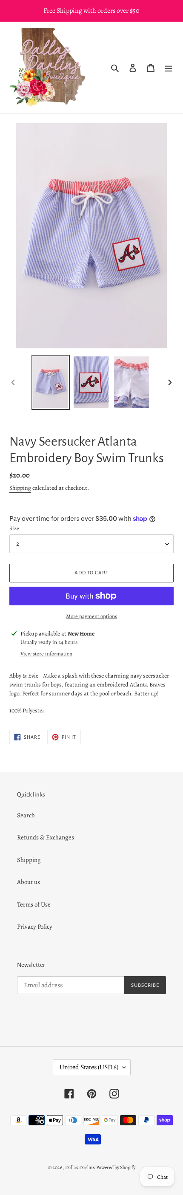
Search (26, 815)
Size (14, 528)
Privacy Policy (34, 926)
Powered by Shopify (115, 1167)
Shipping (20, 488)
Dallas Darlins (80, 1167)
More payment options (91, 616)
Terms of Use (34, 904)
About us (28, 882)
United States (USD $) (89, 1067)
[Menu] (168, 68)
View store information (46, 653)
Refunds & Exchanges (45, 837)
